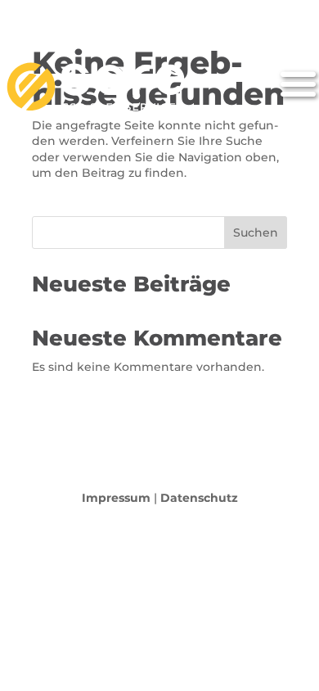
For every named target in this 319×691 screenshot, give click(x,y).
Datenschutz (199, 497)
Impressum (116, 497)
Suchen (255, 232)
